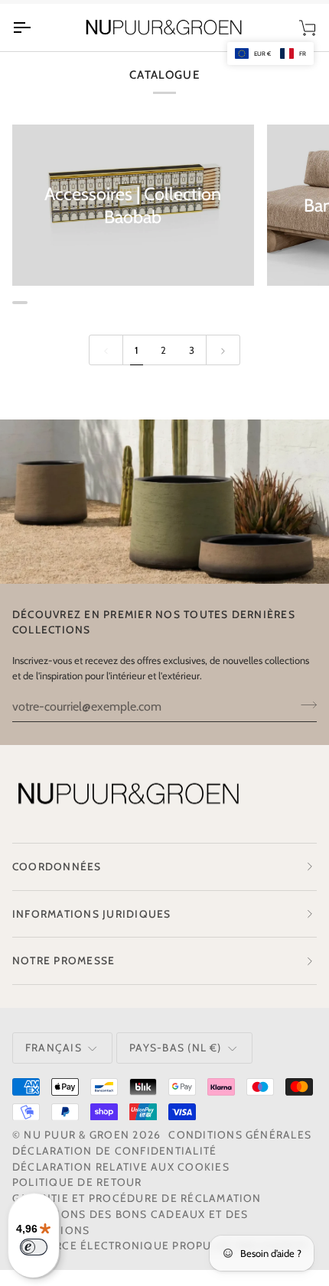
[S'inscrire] (304, 704)
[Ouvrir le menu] (35, 27)
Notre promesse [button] (63, 960)
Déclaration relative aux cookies (121, 1167)
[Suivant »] (223, 350)
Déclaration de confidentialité (114, 1151)
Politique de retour (77, 1182)
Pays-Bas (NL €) (175, 1047)
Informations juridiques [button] (91, 914)
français (53, 1047)
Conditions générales (239, 1135)
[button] (270, 53)
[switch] (33, 1247)
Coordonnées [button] (57, 866)
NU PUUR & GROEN (76, 1135)
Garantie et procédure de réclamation (137, 1198)
